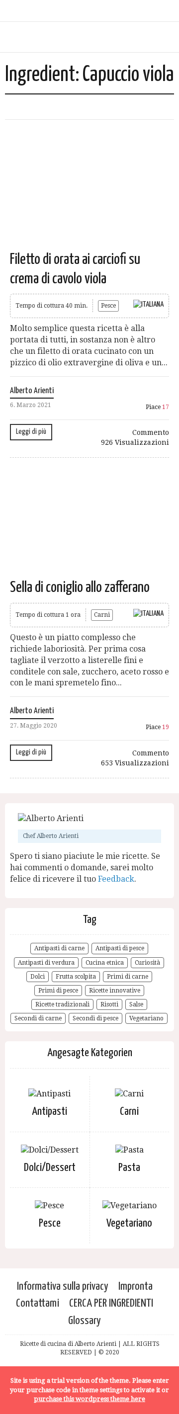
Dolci (37, 976)
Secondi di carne (38, 1018)
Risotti (109, 1004)
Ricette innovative (114, 990)
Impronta (135, 1286)
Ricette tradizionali (62, 1004)
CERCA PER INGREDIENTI (111, 1303)
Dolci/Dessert (50, 1167)
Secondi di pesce (95, 1018)
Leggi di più (31, 431)
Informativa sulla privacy (62, 1286)
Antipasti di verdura (46, 962)
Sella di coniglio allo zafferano (80, 587)
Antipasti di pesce (119, 948)
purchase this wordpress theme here (89, 1399)
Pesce (108, 305)
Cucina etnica (105, 962)
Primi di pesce (58, 990)
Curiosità (147, 962)
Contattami (37, 1303)
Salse (136, 1004)
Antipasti (49, 1111)
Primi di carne (127, 976)
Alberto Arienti (32, 391)
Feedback (116, 879)
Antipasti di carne (59, 948)
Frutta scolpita (76, 976)
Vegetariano (146, 1018)
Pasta (129, 1167)
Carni (102, 614)
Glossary (84, 1321)
